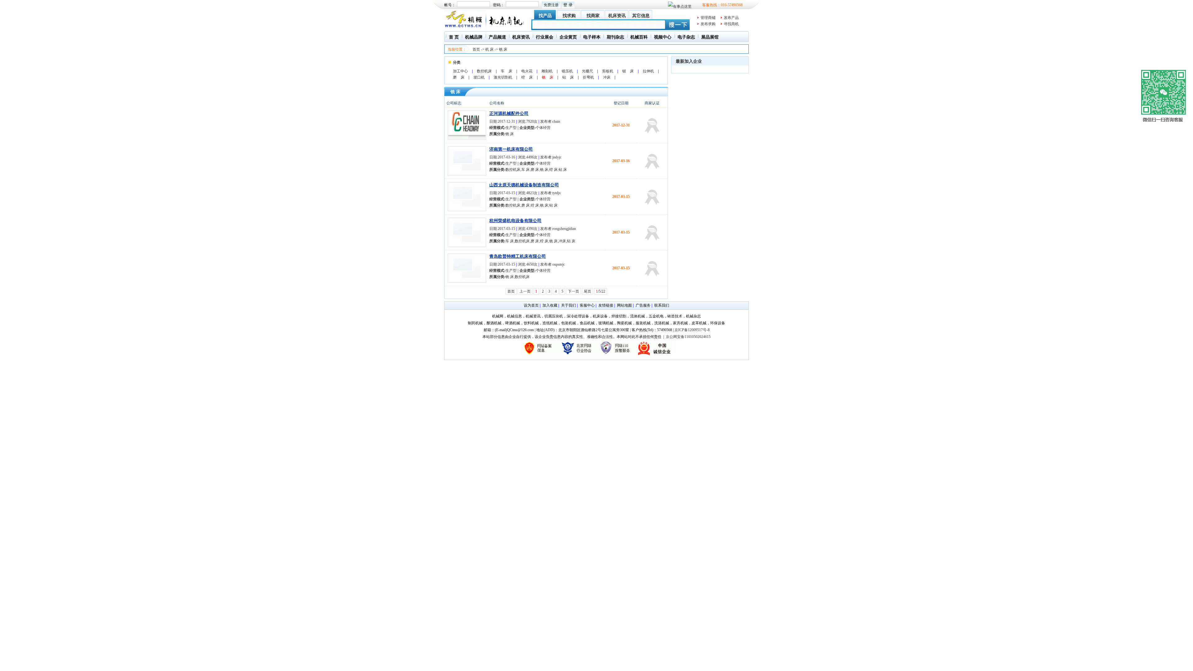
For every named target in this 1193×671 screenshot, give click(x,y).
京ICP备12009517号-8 (692, 330)
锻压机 (567, 71)
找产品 (545, 15)
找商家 (593, 15)
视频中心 (662, 37)
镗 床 (527, 77)
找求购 (569, 15)
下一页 (573, 291)
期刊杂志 (615, 37)
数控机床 (484, 71)
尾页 (587, 291)
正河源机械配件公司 (508, 113)
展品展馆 (710, 37)
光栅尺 (587, 71)
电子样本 (592, 37)
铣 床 (503, 49)
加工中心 (460, 71)
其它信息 (641, 15)
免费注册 (551, 5)
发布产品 (731, 18)
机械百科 (639, 37)
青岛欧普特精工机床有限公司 (517, 256)
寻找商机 (731, 24)
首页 (476, 49)
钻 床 (568, 77)
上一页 (525, 291)
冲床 (606, 77)
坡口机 (479, 77)
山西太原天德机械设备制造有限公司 (524, 185)
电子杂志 (686, 37)
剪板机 (607, 71)
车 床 (506, 71)
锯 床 (628, 71)
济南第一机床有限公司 (511, 149)
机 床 (489, 49)
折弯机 (588, 77)
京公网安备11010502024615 (688, 337)
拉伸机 (648, 71)
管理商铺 (708, 18)
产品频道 (497, 37)
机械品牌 (473, 37)
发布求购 (708, 24)
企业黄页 (568, 37)
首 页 (454, 37)
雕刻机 (547, 71)
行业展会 (544, 37)
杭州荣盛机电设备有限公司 (515, 220)
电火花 (527, 71)
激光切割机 (503, 77)
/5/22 (600, 291)
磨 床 (458, 77)
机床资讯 (617, 15)
